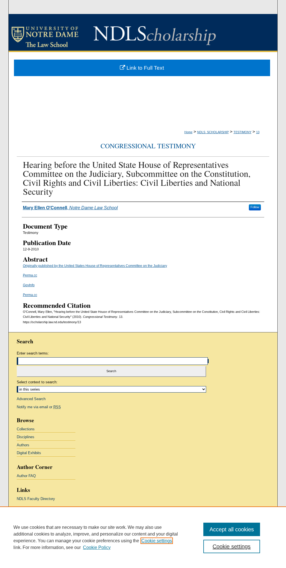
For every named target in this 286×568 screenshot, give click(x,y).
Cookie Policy (97, 547)
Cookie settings (156, 540)
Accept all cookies (231, 529)
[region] (143, 537)
